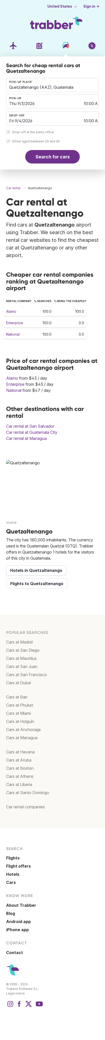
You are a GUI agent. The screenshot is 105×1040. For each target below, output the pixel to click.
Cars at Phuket (19, 705)
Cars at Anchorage (23, 729)
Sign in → (91, 6)
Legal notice (15, 993)
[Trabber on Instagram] (10, 1006)
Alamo (11, 311)
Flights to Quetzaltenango (36, 583)
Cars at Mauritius (21, 658)
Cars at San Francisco (26, 674)
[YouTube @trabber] (38, 1006)
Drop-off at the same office (33, 132)
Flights (13, 857)
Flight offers (18, 866)
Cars (11, 882)
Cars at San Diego (23, 650)
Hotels (12, 874)
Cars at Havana (20, 751)
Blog (10, 913)
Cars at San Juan (21, 666)
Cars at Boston (20, 768)
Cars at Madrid (19, 642)
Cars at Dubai (18, 682)
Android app (18, 921)
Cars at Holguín (20, 721)
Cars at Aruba (18, 760)
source (11, 522)
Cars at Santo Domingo (27, 792)
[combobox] (52, 85)
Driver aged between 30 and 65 (36, 141)
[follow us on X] (28, 1006)
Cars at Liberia (19, 784)
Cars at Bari (16, 697)
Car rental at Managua (26, 438)
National (13, 334)
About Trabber (21, 905)
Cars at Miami (18, 713)
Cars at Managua (21, 737)
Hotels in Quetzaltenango (36, 570)
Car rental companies (25, 806)
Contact (14, 952)
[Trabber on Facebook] (19, 1006)
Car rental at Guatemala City (31, 432)
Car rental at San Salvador (30, 426)
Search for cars (52, 156)
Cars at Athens (19, 776)
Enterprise (14, 323)
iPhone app (17, 929)
